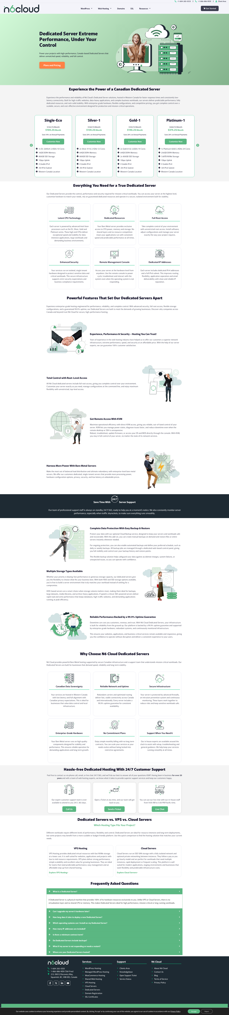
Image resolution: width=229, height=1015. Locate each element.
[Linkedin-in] (62, 983)
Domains (121, 8)
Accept (193, 1011)
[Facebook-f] (50, 983)
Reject (207, 1011)
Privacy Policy (175, 1011)
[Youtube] (68, 983)
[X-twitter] (56, 983)
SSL (132, 8)
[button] (31, 145)
